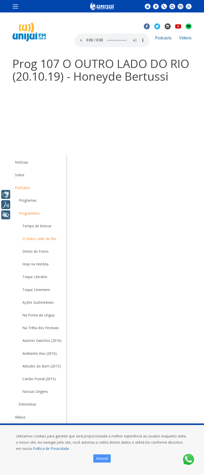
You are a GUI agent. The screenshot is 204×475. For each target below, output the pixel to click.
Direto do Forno (35, 251)
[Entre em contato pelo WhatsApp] (188, 459)
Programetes (29, 213)
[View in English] (180, 6)
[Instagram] (168, 26)
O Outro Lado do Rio (39, 238)
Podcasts (163, 38)
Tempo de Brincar (36, 226)
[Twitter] (157, 26)
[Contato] (164, 6)
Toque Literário (34, 276)
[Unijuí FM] (29, 31)
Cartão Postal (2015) (39, 378)
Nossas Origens (35, 391)
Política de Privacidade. (51, 448)
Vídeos (185, 38)
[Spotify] (189, 26)
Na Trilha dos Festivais (40, 327)
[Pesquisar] (172, 6)
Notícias (21, 162)
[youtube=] (178, 26)
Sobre (19, 175)
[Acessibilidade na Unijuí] (189, 6)
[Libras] (5, 194)
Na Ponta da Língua (38, 315)
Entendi (102, 458)
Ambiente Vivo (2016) (39, 353)
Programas (28, 200)
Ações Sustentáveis (38, 302)
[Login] (148, 6)
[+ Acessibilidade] (5, 214)
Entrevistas (27, 404)
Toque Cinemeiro (36, 289)
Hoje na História (35, 264)
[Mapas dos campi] (156, 6)
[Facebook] (147, 26)
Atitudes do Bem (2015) (41, 366)
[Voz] (5, 204)
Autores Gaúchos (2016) (41, 340)
